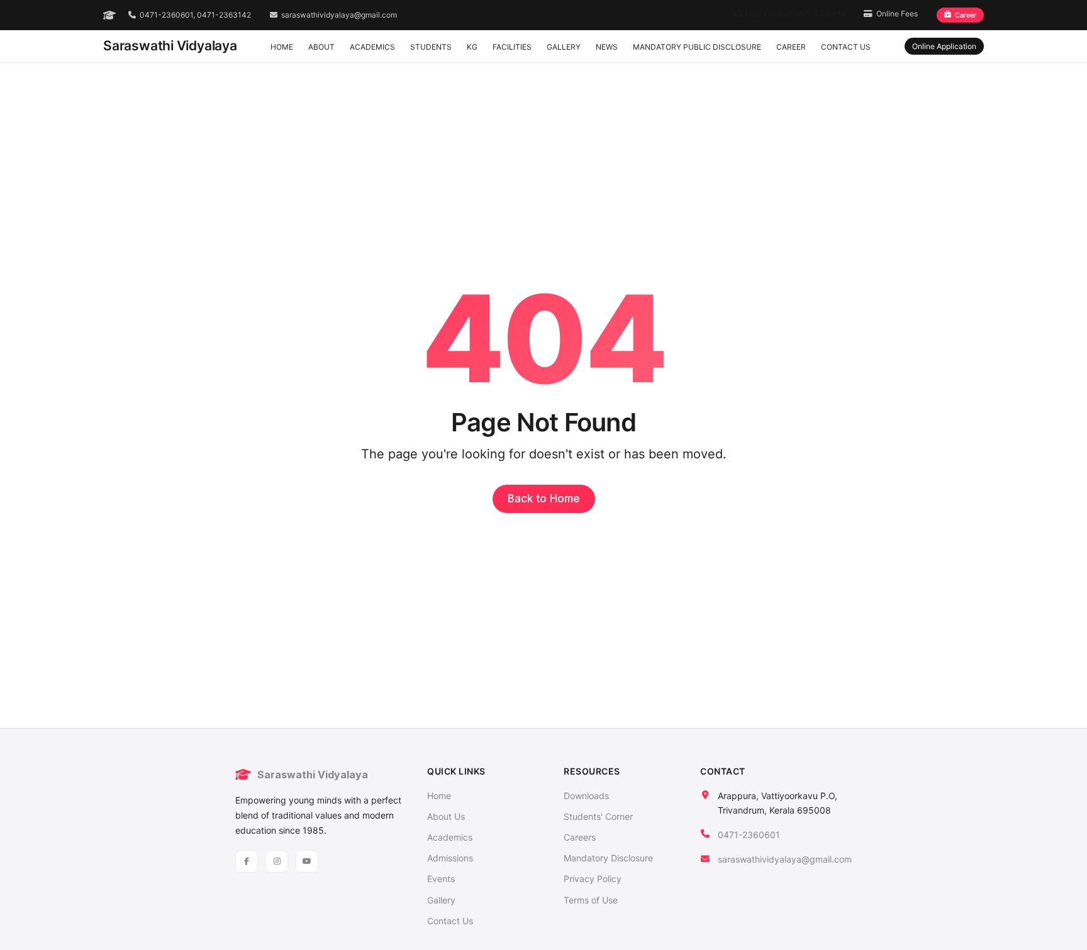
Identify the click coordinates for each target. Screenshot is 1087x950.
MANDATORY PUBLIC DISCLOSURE (697, 47)
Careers (580, 837)
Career (965, 15)
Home (439, 795)
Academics (449, 837)
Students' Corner (598, 816)
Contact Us (450, 920)
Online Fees (897, 13)
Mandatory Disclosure (608, 858)
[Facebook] (246, 861)
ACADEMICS (372, 47)
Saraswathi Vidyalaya (170, 45)
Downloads (586, 795)
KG (472, 47)
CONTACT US (846, 47)
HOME (281, 47)
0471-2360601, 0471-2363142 (195, 14)
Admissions (450, 858)
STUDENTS (431, 47)
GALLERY (564, 47)
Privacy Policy (593, 878)
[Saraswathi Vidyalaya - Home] (109, 15)
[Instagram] (276, 861)
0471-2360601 (749, 834)
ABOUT (321, 47)
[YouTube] (307, 861)
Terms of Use (591, 900)
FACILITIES (512, 47)
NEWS (607, 47)
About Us (446, 816)
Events (441, 878)
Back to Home (544, 498)
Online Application (944, 46)
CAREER (791, 47)
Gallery (441, 900)
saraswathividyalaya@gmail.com (339, 14)
